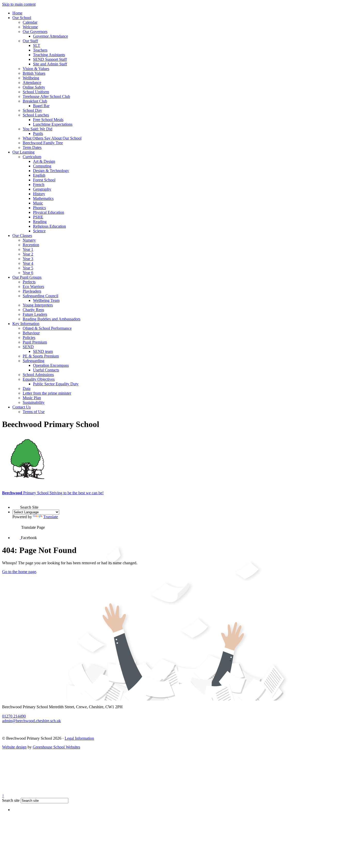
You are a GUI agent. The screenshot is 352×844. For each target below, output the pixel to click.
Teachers (40, 50)
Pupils (38, 133)
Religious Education (49, 226)
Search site (11, 800)
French (38, 184)
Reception (31, 245)
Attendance (32, 82)
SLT (36, 45)
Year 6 (28, 272)
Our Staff (30, 41)
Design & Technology (51, 170)
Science (39, 231)
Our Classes (22, 235)
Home (17, 13)
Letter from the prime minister (47, 393)
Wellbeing (31, 78)
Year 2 (28, 254)
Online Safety (34, 87)
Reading (40, 221)
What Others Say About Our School (52, 138)
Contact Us (21, 407)
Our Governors (35, 31)
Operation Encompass (51, 365)
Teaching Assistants (49, 55)
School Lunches (36, 115)
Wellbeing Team (46, 300)
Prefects (29, 282)
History (39, 194)
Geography (42, 189)
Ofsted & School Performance (47, 328)
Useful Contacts (46, 370)
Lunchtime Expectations (52, 124)
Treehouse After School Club (46, 96)
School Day (32, 110)
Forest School (44, 180)
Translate (50, 517)
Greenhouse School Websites (56, 747)
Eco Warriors (33, 286)
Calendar (30, 22)
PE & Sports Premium (41, 356)
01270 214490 (14, 716)
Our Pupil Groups (26, 277)
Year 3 (28, 259)
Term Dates (32, 147)
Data (26, 388)
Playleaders (32, 291)
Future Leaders (35, 314)
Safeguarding (33, 361)
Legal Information (79, 738)
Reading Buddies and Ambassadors (51, 319)
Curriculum (32, 157)
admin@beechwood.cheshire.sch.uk (31, 721)
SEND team (43, 351)
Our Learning (23, 152)
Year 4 (28, 263)
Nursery (29, 240)
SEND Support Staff (50, 59)
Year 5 (28, 268)
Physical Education (48, 212)
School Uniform (36, 92)
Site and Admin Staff (50, 64)
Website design (14, 747)
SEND (28, 347)
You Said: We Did (37, 129)
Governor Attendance (50, 36)
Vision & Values (36, 68)
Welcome (30, 27)
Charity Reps (33, 310)
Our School (21, 17)
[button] (16, 504)
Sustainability (34, 402)
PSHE (38, 217)
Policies (29, 337)
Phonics (39, 208)
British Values (34, 73)
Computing (42, 166)
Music (38, 203)
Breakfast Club (35, 101)
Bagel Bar (41, 106)
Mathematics (43, 198)
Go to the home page (19, 571)
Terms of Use (34, 412)
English (39, 175)
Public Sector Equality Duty (56, 384)
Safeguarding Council (40, 296)
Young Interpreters (38, 305)
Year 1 (28, 249)
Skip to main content (19, 4)
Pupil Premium (35, 342)
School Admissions (38, 374)
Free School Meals (48, 119)
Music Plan (32, 398)
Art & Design (44, 161)
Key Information (25, 323)
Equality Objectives (39, 379)
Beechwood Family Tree (43, 143)
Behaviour (31, 333)
